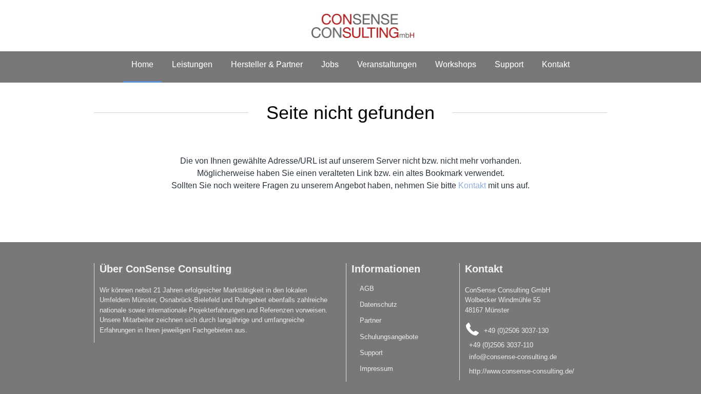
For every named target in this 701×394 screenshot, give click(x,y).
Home (142, 64)
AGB (367, 288)
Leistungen (192, 64)
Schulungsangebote (389, 337)
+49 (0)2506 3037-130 (516, 330)
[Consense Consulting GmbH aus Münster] (350, 26)
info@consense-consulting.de (528, 364)
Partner (370, 320)
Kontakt (556, 64)
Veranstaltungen (387, 64)
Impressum (376, 368)
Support (509, 64)
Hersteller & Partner (267, 64)
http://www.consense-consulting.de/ (521, 378)
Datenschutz (378, 304)
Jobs (330, 64)
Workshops (455, 64)
